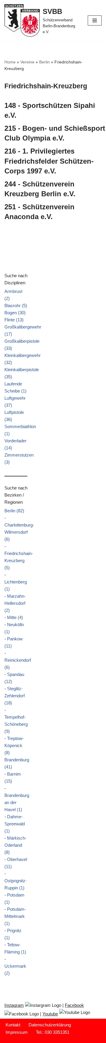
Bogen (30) (15, 312)
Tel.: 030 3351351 (52, 1032)
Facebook (74, 1005)
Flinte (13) (14, 319)
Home (10, 62)
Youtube (50, 1013)
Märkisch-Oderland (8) (15, 845)
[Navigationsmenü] (95, 20)
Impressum (17, 1032)
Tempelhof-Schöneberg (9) (16, 724)
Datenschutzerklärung (50, 1024)
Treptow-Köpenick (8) (14, 745)
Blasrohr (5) (15, 305)
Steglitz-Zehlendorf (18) (14, 695)
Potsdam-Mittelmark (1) (15, 916)
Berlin (44, 62)
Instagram (14, 1005)
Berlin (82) (14, 510)
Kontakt (13, 1024)
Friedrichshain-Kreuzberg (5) (18, 560)
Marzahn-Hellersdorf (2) (15, 603)
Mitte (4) (15, 617)
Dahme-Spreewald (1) (14, 823)
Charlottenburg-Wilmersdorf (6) (19, 532)
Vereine (27, 62)
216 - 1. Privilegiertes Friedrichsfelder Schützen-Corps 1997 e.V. (49, 161)
